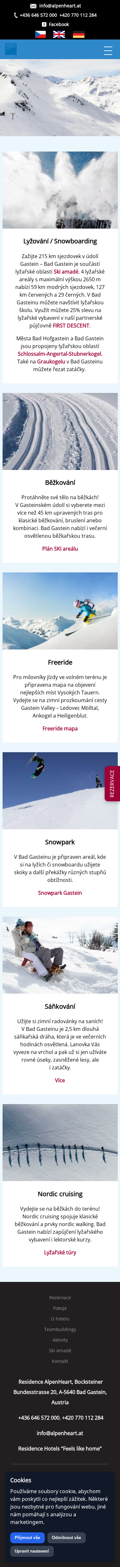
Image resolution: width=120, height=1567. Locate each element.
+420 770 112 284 (78, 15)
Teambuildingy (60, 1329)
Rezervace (60, 1297)
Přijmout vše (27, 1537)
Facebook (59, 24)
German (79, 34)
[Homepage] (53, 49)
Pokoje (60, 1308)
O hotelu (60, 1319)
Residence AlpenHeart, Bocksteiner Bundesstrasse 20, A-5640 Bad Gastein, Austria (60, 1392)
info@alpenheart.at (60, 6)
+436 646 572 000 (38, 15)
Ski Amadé (60, 1350)
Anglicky (59, 34)
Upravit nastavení (32, 1551)
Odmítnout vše (66, 1537)
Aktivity (60, 1340)
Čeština (40, 34)
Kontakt (60, 1361)
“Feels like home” (60, 1448)
